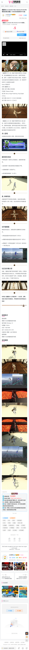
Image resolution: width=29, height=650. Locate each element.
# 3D (9, 520)
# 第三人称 (20, 523)
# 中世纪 (23, 525)
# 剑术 (9, 530)
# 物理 (17, 525)
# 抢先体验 (19, 520)
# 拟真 (14, 523)
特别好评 (13, 518)
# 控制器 (4, 525)
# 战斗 (13, 520)
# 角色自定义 (11, 525)
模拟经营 (11, 6)
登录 (11, 610)
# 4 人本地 (23, 527)
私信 (26, 15)
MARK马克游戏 (14, 644)
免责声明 (17, 642)
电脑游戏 (7, 6)
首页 (3, 6)
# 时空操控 (21, 530)
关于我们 (23, 642)
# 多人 (4, 523)
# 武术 (4, 530)
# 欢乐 (9, 523)
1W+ (14, 557)
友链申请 (6, 642)
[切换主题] (26, 640)
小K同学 (7, 14)
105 (21, 557)
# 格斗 (17, 527)
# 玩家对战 (5, 527)
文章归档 (12, 642)
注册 (20, 610)
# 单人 (4, 520)
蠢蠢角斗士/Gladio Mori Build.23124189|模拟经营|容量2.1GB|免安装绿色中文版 (14, 11)
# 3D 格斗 (15, 530)
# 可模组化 (12, 527)
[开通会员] (26, 633)
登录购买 (22, 35)
